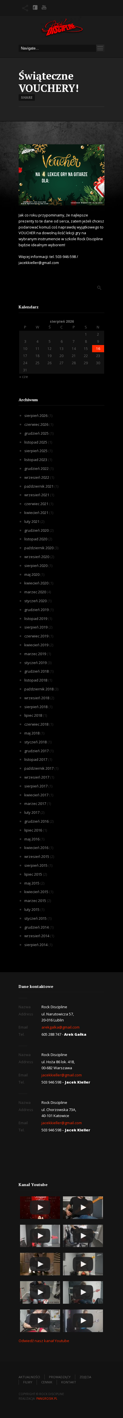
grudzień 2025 (36, 433)
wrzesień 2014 (36, 935)
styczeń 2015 (35, 918)
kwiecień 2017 (36, 794)
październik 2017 (38, 768)
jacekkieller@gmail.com (61, 1075)
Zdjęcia (85, 1377)
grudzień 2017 (36, 750)
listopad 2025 (35, 442)
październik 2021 (38, 486)
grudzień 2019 (36, 609)
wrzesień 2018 (36, 697)
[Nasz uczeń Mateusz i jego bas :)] (83, 1292)
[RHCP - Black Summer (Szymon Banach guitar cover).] (40, 1264)
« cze (23, 377)
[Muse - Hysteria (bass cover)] (83, 1207)
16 (98, 348)
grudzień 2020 (36, 530)
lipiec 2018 (33, 715)
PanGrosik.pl (46, 1399)
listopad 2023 (35, 459)
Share (27, 97)
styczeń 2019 (35, 662)
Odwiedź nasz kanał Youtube (44, 1340)
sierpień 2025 (35, 450)
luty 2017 (31, 812)
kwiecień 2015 (36, 891)
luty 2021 (31, 521)
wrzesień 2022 (36, 477)
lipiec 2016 (33, 830)
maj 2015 (31, 883)
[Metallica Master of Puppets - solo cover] (40, 1320)
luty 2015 (31, 909)
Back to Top (106, 17)
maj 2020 (31, 574)
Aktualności (29, 1377)
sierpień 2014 (35, 944)
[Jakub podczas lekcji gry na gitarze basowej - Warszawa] (83, 1264)
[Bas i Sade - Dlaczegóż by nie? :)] (83, 1320)
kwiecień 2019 (36, 644)
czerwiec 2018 (36, 724)
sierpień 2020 (35, 565)
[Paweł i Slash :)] (40, 1236)
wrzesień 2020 (36, 556)
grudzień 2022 (36, 468)
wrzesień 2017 (36, 777)
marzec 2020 (35, 591)
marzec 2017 (35, 803)
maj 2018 (31, 733)
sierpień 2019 (35, 627)
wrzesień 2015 (36, 856)
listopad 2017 (35, 759)
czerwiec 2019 (36, 636)
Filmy (27, 1382)
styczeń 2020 (35, 600)
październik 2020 (38, 547)
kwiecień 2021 (36, 512)
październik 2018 (38, 689)
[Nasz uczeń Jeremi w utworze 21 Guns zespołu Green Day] (83, 1236)
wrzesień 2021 (36, 494)
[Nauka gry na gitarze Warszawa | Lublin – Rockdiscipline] (61, 29)
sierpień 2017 (35, 786)
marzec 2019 (35, 653)
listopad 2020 (35, 538)
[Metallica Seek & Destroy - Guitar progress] (40, 1292)
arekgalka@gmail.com (60, 1027)
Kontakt (68, 1382)
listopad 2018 (35, 680)
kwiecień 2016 (36, 847)
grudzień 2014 (36, 927)
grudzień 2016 (36, 821)
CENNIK (46, 1382)
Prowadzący (60, 1377)
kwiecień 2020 (36, 583)
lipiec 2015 (33, 874)
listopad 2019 (35, 618)
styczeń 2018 (35, 742)
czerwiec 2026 (36, 424)
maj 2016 (31, 839)
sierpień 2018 (35, 706)
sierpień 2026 (35, 415)
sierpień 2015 (35, 865)
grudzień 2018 (36, 671)
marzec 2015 (35, 900)
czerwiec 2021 (36, 503)
